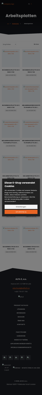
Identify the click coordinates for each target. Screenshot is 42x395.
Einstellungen (21, 207)
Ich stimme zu (21, 212)
